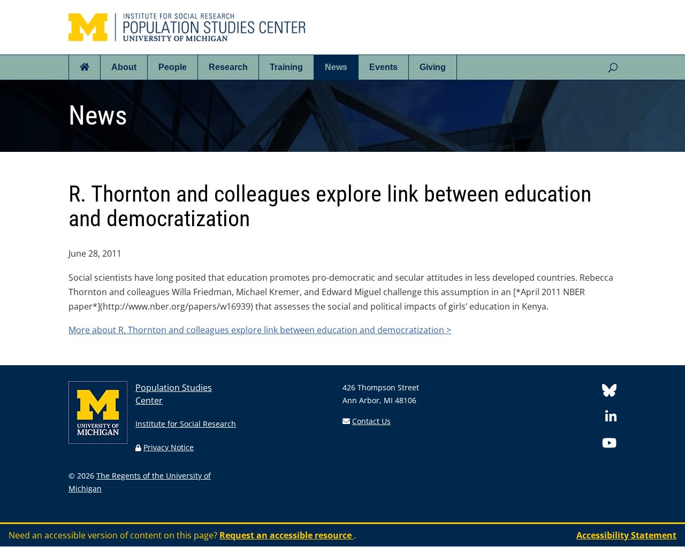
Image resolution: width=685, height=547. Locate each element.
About (123, 67)
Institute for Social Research (185, 424)
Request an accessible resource (286, 535)
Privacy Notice (168, 447)
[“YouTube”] (609, 445)
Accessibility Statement (626, 535)
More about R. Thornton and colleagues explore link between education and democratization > (259, 330)
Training (286, 67)
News (336, 67)
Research (228, 67)
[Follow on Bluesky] (609, 392)
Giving (433, 67)
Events (383, 67)
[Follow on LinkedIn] (610, 418)
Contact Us (371, 421)
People (172, 67)
